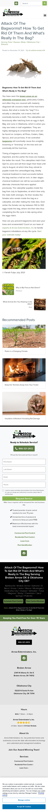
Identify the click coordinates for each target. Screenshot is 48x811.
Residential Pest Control (24, 537)
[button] (45, 15)
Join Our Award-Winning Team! (24, 749)
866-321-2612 (26, 448)
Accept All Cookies (24, 807)
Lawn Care (24, 541)
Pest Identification (25, 545)
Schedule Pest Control (13, 601)
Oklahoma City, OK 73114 (24, 693)
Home (6, 608)
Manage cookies (24, 800)
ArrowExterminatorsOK (37, 50)
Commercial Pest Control (25, 533)
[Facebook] (16, 3)
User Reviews (30, 726)
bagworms (7, 141)
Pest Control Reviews (35, 601)
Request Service (24, 498)
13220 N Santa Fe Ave (24, 690)
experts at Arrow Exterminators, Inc (18, 227)
